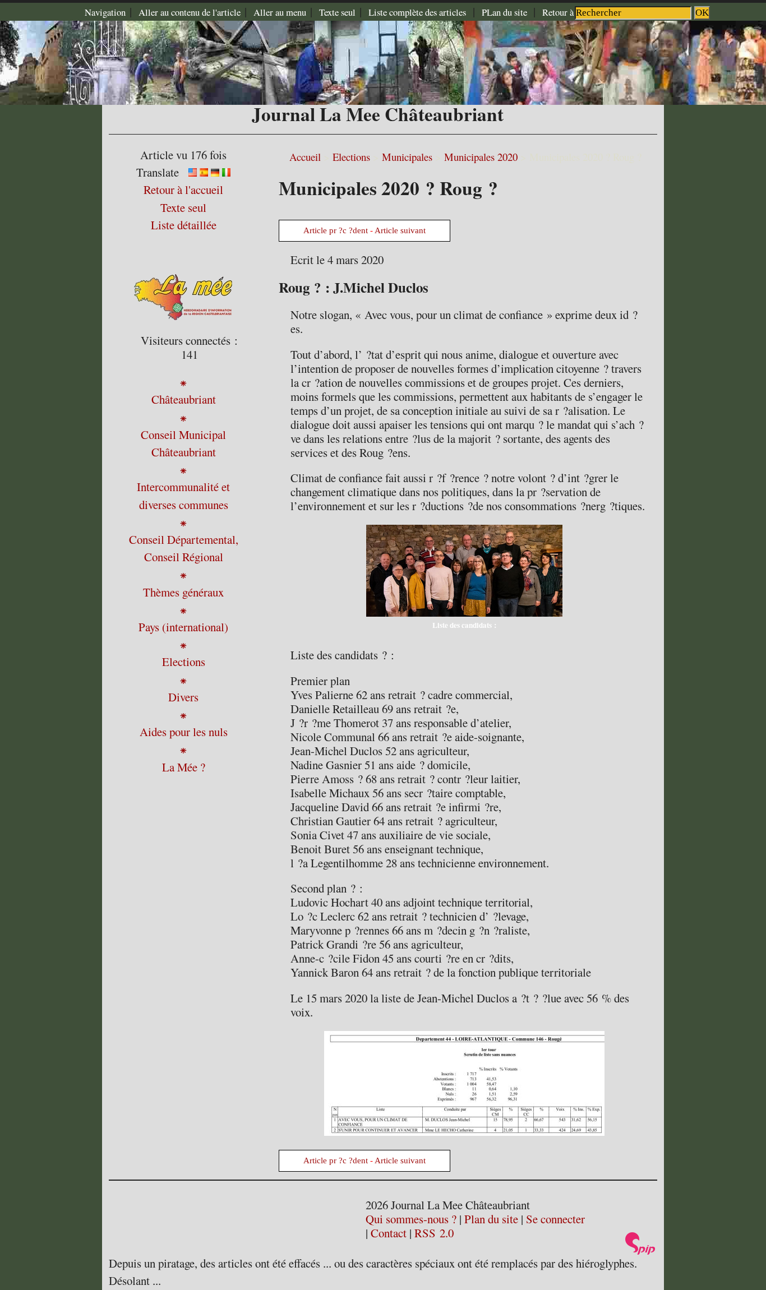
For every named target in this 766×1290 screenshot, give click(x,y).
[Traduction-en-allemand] (215, 172)
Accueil (305, 157)
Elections (351, 157)
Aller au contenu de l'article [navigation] (190, 12)
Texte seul (337, 12)
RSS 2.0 (434, 1233)
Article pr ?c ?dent (335, 230)
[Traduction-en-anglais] (192, 172)
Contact (389, 1233)
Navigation (105, 12)
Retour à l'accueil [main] (574, 12)
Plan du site (491, 1219)
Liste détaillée (183, 225)
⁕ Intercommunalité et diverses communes (183, 486)
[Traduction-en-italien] (226, 172)
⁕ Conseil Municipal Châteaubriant (183, 434)
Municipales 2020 (481, 157)
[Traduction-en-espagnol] (204, 172)
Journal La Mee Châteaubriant (378, 113)
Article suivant (400, 230)
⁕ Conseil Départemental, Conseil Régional (183, 539)
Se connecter (555, 1219)
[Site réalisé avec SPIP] (640, 1250)
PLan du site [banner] (505, 12)
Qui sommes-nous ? (411, 1219)
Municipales (407, 157)
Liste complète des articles (417, 12)
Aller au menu (279, 12)
